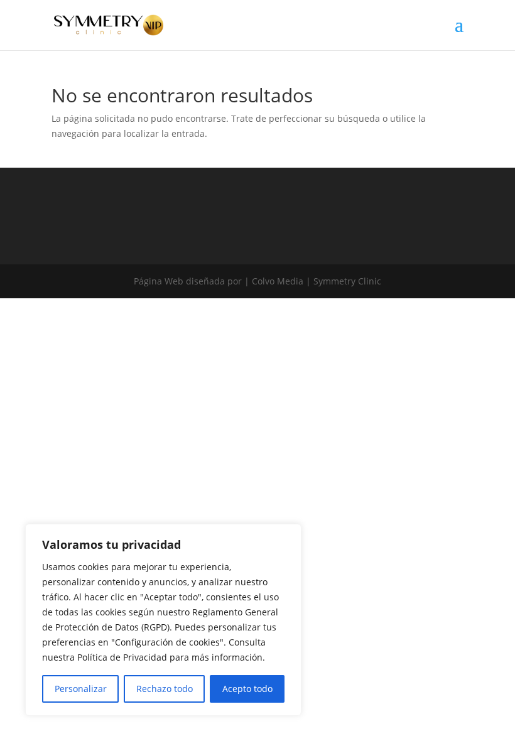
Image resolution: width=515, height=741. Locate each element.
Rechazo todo (164, 689)
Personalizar (81, 689)
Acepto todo (247, 689)
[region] (163, 620)
